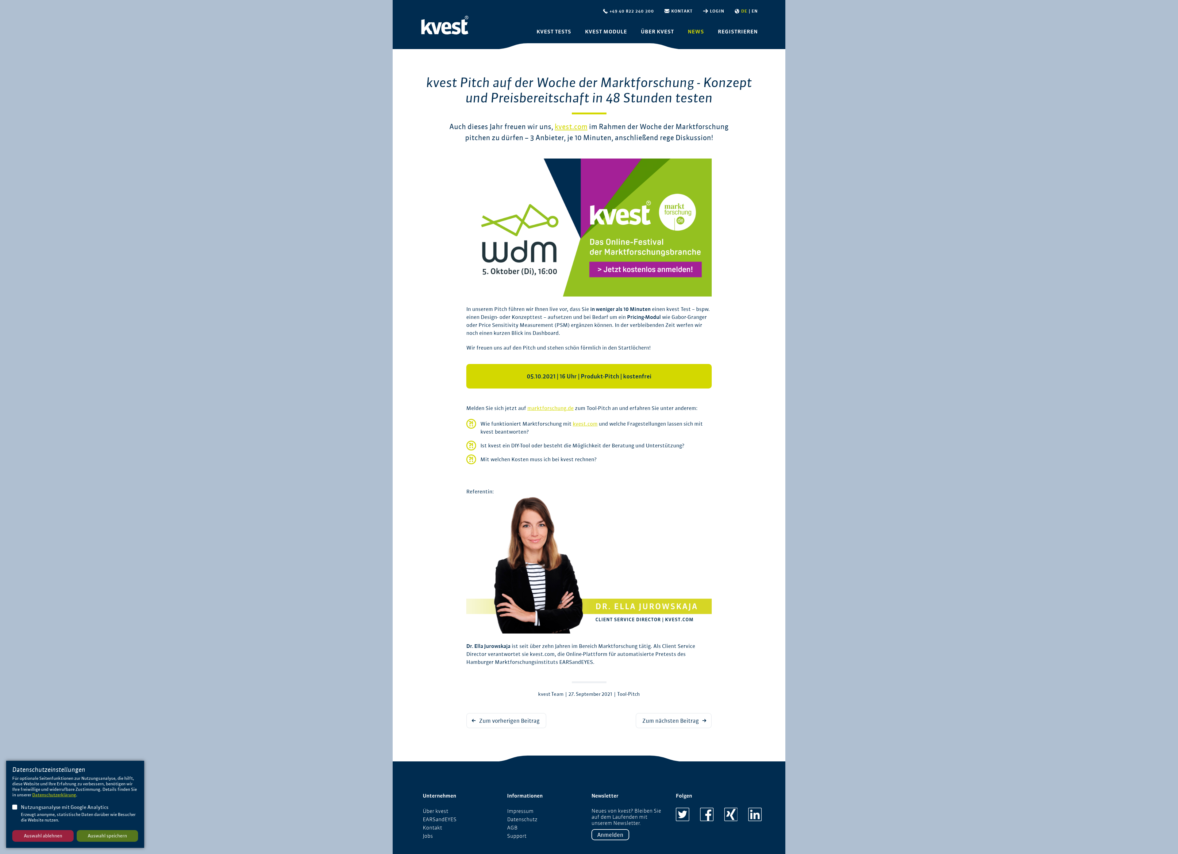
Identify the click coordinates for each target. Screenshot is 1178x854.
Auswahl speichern (107, 836)
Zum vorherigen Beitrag (509, 720)
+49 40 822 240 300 (632, 11)
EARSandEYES (439, 819)
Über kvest (657, 32)
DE (744, 11)
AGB (512, 827)
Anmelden (610, 834)
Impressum (520, 811)
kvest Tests (554, 32)
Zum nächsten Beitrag (670, 720)
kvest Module (606, 32)
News (696, 32)
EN (755, 11)
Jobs (428, 836)
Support (516, 836)
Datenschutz (522, 819)
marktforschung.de (550, 408)
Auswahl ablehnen (43, 836)
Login (717, 11)
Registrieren (738, 32)
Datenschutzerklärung (54, 795)
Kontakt (682, 11)
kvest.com (571, 126)
